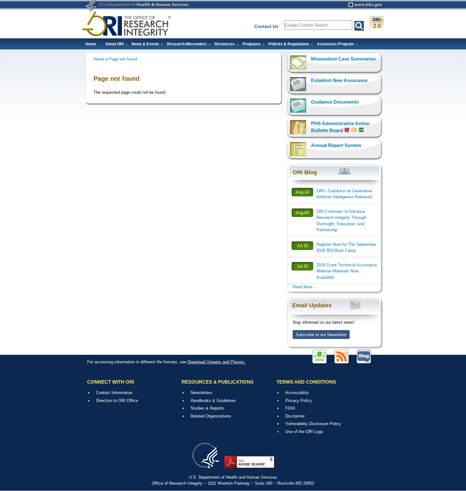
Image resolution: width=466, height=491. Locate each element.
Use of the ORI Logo (304, 431)
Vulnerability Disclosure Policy (313, 423)
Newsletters (201, 392)
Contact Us (266, 26)
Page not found (123, 59)
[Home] (126, 23)
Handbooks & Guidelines (213, 400)
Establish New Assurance (339, 80)
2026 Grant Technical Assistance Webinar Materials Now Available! (346, 271)
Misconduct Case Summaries (343, 58)
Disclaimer (295, 416)
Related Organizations (211, 416)
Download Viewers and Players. (217, 362)
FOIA (290, 408)
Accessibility (297, 392)
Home (90, 44)
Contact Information (114, 392)
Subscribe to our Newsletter (321, 334)
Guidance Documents (335, 102)
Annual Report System (336, 145)
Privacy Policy (298, 400)
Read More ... (305, 286)
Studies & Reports (207, 408)
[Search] (359, 26)
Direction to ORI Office (117, 400)
